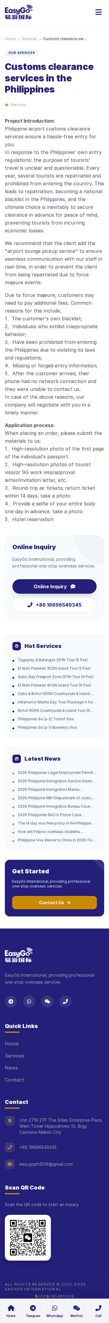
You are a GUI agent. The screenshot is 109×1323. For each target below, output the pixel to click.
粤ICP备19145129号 (54, 1296)
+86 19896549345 (58, 605)
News (11, 1068)
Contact (14, 1080)
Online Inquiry (50, 586)
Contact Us (51, 902)
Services (29, 38)
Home (10, 38)
